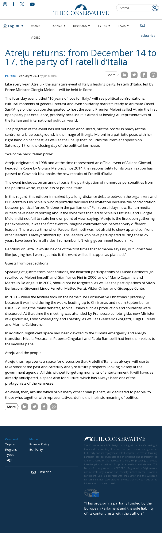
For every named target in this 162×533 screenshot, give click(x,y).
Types (102, 25)
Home (35, 25)
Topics (56, 25)
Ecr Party (36, 449)
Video (35, 37)
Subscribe (43, 472)
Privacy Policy (39, 444)
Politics (10, 76)
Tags (122, 25)
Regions (80, 25)
